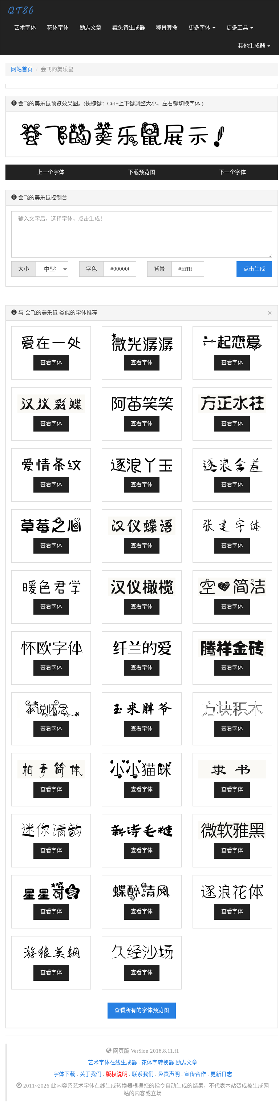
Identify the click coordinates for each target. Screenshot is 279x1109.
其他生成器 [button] (252, 46)
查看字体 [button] (51, 362)
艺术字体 (27, 27)
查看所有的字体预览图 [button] (141, 1010)
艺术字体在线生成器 (112, 1062)
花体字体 (58, 28)
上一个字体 (50, 172)
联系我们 (143, 1074)
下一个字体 (232, 172)
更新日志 (221, 1074)
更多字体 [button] (200, 28)
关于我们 (90, 1074)
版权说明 (117, 1074)
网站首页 (22, 69)
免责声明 (169, 1074)
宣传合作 (195, 1074)
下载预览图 (141, 172)
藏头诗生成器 (128, 28)
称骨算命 (167, 28)
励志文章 (90, 28)
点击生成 (254, 269)
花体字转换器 (157, 1062)
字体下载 (64, 1074)
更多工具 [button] (238, 28)
